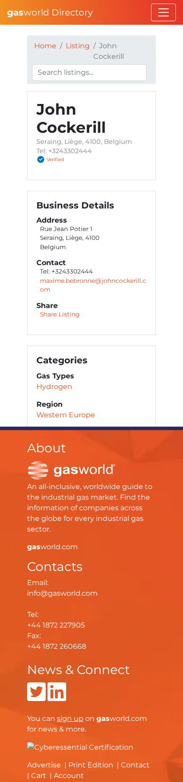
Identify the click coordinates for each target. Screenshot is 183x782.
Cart (38, 775)
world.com (52, 547)
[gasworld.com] (71, 470)
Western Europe (65, 415)
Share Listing (60, 314)
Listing (78, 46)
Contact (135, 765)
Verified (55, 159)
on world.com (102, 718)
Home (45, 46)
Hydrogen (54, 386)
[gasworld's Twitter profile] (36, 697)
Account (69, 775)
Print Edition (90, 765)
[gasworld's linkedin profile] (57, 697)
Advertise (44, 765)
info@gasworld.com (62, 593)
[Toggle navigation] (163, 12)
